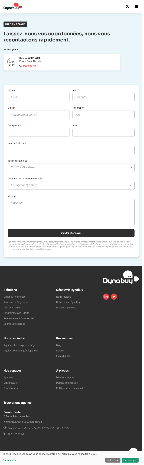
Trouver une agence (18, 402)
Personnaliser (9, 460)
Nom (76, 90)
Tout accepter (130, 460)
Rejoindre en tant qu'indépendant (21, 350)
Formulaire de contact (18, 416)
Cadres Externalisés (14, 323)
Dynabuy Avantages (14, 296)
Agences (8, 377)
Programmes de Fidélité (16, 313)
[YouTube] (114, 298)
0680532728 (29, 66)
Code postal (14, 125)
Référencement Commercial (19, 318)
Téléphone (78, 107)
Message (12, 196)
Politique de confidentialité (70, 388)
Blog (58, 345)
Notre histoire (63, 296)
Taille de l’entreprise (17, 160)
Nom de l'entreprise (18, 143)
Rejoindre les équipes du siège (20, 345)
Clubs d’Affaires (12, 307)
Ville (75, 125)
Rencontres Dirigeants (16, 302)
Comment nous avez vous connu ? (25, 178)
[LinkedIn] (106, 298)
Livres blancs (63, 356)
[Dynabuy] (13, 8)
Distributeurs (11, 382)
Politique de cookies (67, 382)
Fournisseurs (11, 388)
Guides (60, 350)
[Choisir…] (71, 168)
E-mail (11, 107)
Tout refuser (112, 460)
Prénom (11, 90)
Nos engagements (66, 307)
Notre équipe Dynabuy (68, 302)
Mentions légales (65, 377)
